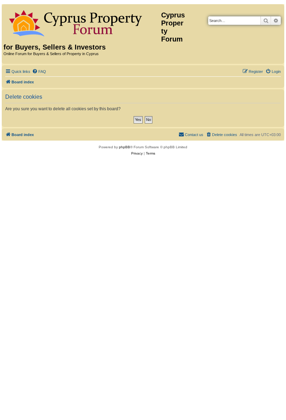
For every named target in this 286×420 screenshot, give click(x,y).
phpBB (124, 147)
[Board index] (82, 22)
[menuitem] (39, 71)
